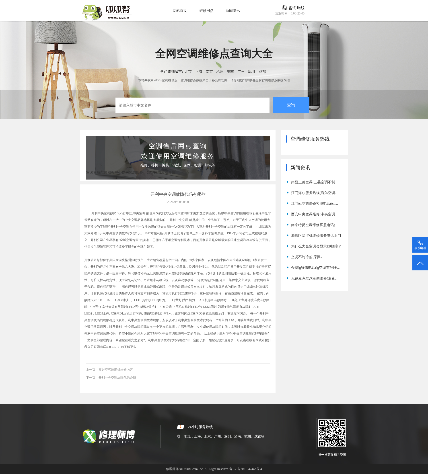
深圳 (251, 72)
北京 (188, 72)
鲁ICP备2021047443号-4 (245, 469)
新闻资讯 (233, 10)
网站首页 (180, 10)
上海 (198, 72)
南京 (209, 72)
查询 (291, 105)
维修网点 (206, 10)
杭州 (219, 72)
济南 (230, 72)
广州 (241, 72)
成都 (262, 72)
